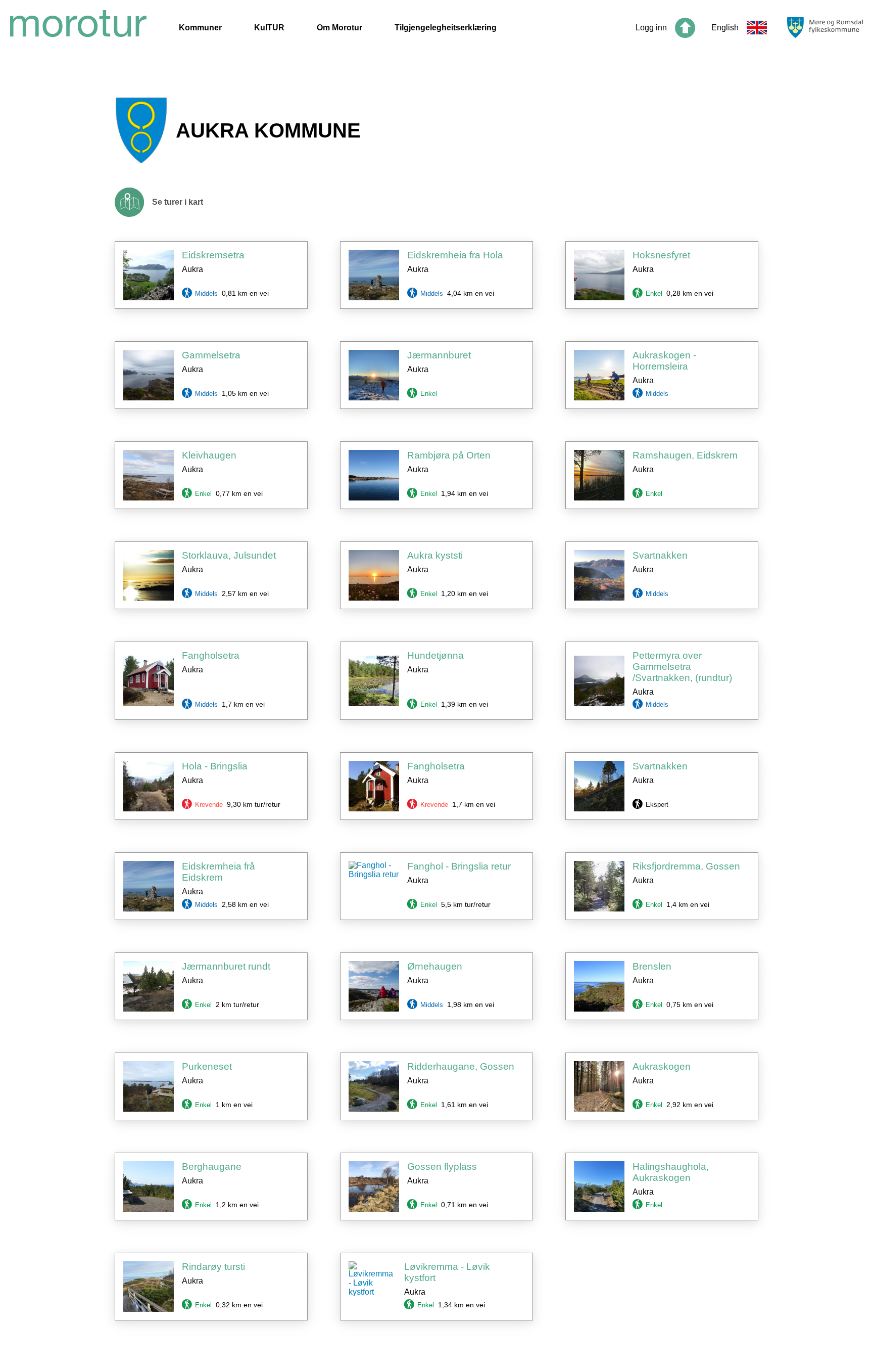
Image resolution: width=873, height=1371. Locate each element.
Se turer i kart (177, 202)
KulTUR (269, 27)
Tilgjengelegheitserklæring (446, 27)
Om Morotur (339, 27)
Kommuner (200, 27)
